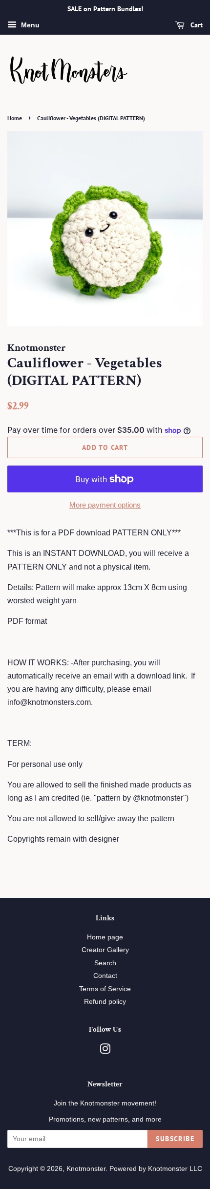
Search (105, 963)
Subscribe (175, 1138)
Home (14, 118)
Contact (105, 975)
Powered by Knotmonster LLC (155, 1168)
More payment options (105, 505)
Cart (196, 25)
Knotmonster (85, 1168)
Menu (29, 25)
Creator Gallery (105, 950)
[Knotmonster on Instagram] (105, 1051)
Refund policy (105, 1001)
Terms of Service (105, 989)
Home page (105, 937)
